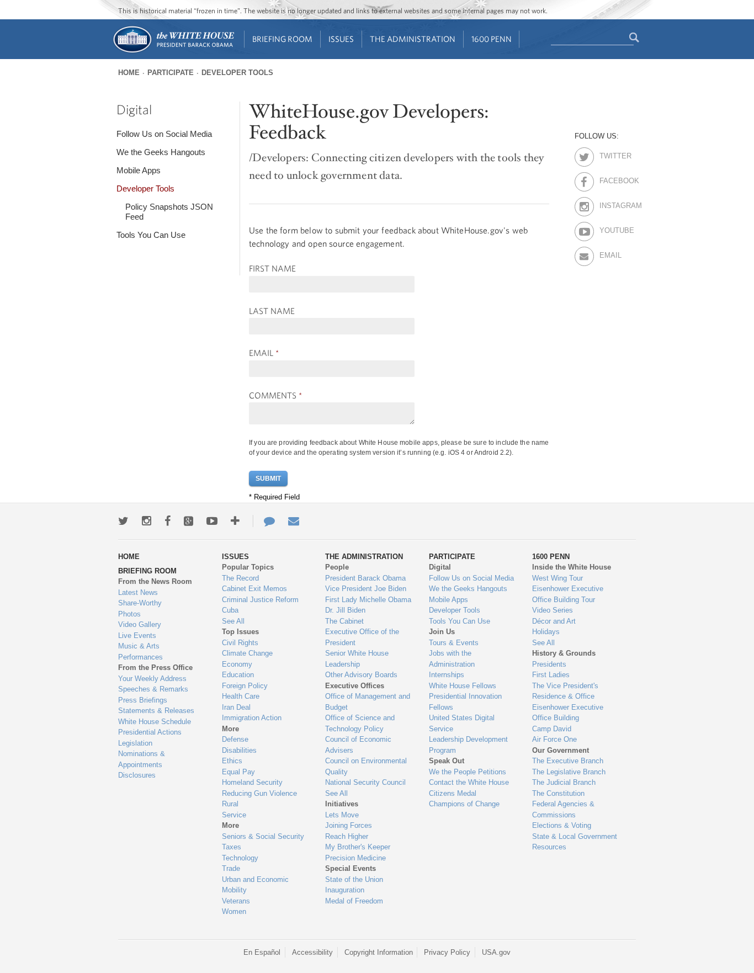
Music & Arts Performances (140, 651)
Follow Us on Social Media (164, 134)
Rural (230, 804)
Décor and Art (554, 621)
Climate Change (247, 653)
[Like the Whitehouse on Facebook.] (167, 521)
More (230, 729)
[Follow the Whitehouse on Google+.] (188, 521)
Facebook (609, 179)
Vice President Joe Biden (365, 588)
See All (233, 621)
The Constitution (558, 793)
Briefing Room (282, 39)
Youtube (609, 228)
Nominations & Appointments (141, 759)
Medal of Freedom (354, 901)
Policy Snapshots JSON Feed (169, 211)
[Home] (173, 51)
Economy (237, 664)
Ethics (232, 761)
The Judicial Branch (564, 782)
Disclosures (137, 775)
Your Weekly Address (152, 678)
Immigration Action (252, 718)
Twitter (609, 154)
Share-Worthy (140, 603)
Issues (341, 39)
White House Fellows (462, 686)
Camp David (551, 729)
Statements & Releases (156, 710)
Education (238, 675)
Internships (446, 675)
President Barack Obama (365, 578)
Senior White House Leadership (357, 658)
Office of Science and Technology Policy (360, 723)
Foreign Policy (245, 686)
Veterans (236, 901)
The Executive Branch (567, 761)
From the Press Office (155, 667)
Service (234, 815)
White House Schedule (154, 721)
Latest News (138, 592)
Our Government (560, 750)
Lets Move (342, 815)
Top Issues (240, 632)
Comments (275, 395)
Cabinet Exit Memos (254, 588)
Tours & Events (454, 643)
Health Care (240, 696)
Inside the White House (571, 567)
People (337, 567)
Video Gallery (139, 624)
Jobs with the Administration (452, 658)
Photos (129, 614)
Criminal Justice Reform (260, 600)
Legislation (135, 743)
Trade (231, 868)
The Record (240, 578)
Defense (235, 739)
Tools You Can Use (150, 235)
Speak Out (446, 761)
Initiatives (341, 804)
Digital (134, 109)
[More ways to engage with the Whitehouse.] (235, 521)
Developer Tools (237, 72)
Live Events (137, 635)
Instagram (609, 203)
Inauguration (344, 890)
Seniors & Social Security (263, 836)
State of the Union (354, 879)
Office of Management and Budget (367, 701)
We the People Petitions (467, 772)
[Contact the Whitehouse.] (264, 521)
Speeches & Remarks (153, 689)
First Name (272, 268)
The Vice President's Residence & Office (565, 691)
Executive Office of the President (362, 637)
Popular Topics (248, 567)
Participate (170, 72)
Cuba (230, 610)
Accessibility (312, 952)
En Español (261, 952)
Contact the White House (469, 782)
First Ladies (551, 675)
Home (129, 72)
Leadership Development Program (468, 744)
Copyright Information (378, 952)
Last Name (272, 311)
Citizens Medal (452, 793)
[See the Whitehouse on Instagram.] (146, 521)
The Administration (412, 39)
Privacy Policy (447, 952)
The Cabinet (344, 621)
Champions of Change (464, 804)
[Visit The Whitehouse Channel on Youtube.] (211, 521)
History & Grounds (564, 653)
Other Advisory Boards (361, 675)
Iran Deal (236, 707)
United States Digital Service (462, 723)
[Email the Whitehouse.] (293, 521)
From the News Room (155, 581)
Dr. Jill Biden (345, 610)
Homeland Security (252, 782)
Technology (240, 858)
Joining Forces (348, 825)
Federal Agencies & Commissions (563, 809)
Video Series (552, 610)
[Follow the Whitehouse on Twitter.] (123, 521)
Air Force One (554, 739)
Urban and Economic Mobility (255, 885)
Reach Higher (346, 836)
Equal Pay (238, 772)
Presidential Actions (150, 732)
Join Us (442, 632)
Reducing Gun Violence (259, 793)
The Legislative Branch (569, 772)
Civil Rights (240, 643)
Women (234, 911)
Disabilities (239, 750)
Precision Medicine (355, 858)
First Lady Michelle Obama (368, 600)
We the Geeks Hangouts (160, 152)
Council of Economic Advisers (358, 744)
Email (264, 353)
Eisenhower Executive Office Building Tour (567, 594)
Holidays (546, 632)
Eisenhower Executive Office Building (567, 712)
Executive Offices (354, 686)
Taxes (231, 847)
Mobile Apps (138, 170)
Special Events (350, 868)
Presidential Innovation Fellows (465, 701)
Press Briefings (142, 700)
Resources (549, 847)
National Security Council (365, 782)
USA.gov (496, 952)
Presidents (549, 664)
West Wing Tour (557, 578)
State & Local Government (574, 836)
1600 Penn (491, 39)
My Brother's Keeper (357, 847)
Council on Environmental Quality (366, 766)
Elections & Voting (561, 825)
